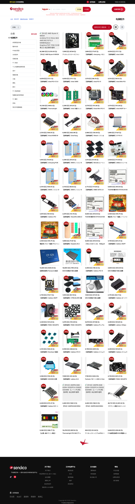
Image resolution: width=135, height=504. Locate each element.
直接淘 (26, 496)
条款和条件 (47, 484)
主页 (11, 19)
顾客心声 (48, 480)
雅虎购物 (70, 477)
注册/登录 (117, 9)
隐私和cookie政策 (47, 487)
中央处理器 (16, 50)
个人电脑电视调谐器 (19, 67)
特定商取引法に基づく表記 (47, 474)
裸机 (14, 83)
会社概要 (48, 477)
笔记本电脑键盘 (17, 107)
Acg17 (19, 496)
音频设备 (15, 58)
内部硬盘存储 (17, 42)
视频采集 (15, 75)
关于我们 (48, 470)
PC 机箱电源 (16, 91)
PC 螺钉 (15, 99)
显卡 (14, 71)
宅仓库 (12, 496)
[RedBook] (15, 477)
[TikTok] (11, 477)
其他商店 (70, 484)
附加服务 (93, 474)
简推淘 (33, 496)
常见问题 (116, 470)
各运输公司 (93, 477)
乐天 (70, 474)
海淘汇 (40, 496)
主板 (14, 79)
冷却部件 (15, 54)
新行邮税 (116, 480)
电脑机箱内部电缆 (18, 95)
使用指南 (92, 2)
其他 (14, 103)
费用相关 (93, 470)
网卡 (14, 87)
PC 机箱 (15, 62)
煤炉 (70, 480)
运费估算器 (101, 2)
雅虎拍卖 (70, 470)
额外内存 (15, 46)
